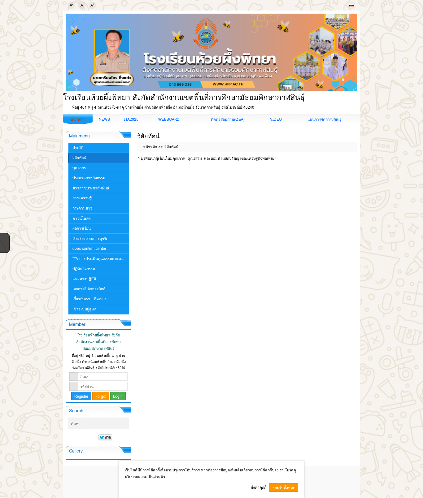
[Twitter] (4, 245)
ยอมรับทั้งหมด (284, 488)
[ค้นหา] (125, 424)
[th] (351, 5)
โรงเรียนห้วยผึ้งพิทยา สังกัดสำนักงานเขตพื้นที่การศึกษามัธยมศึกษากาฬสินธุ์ (184, 97)
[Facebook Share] (4, 237)
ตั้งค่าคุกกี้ (258, 487)
